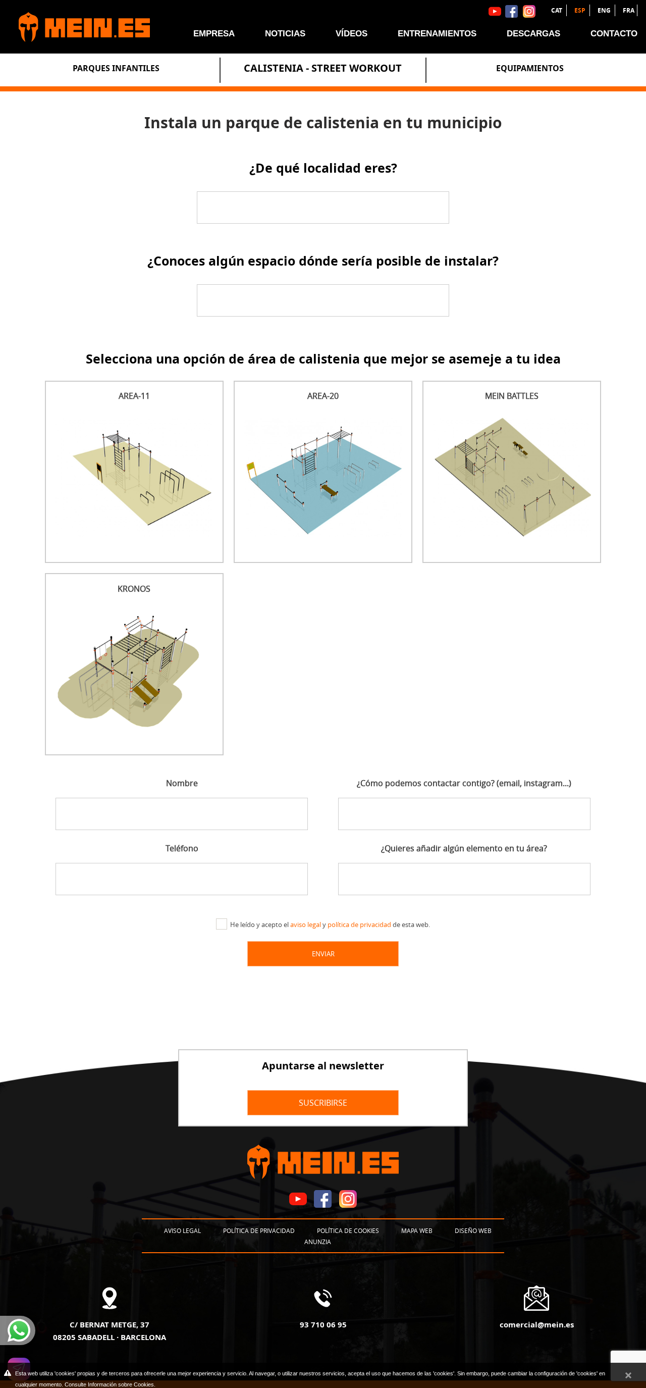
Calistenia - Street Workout (323, 68)
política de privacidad (359, 924)
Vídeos (351, 33)
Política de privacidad (259, 1230)
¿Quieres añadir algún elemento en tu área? (464, 848)
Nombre (182, 783)
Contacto (613, 33)
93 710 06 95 (323, 1324)
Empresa (214, 33)
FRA (628, 10)
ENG (605, 10)
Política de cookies (348, 1230)
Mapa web (417, 1230)
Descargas (533, 33)
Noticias (285, 33)
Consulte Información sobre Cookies (109, 1384)
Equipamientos (530, 68)
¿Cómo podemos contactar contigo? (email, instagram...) (464, 783)
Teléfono (182, 848)
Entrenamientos (437, 33)
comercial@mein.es (537, 1324)
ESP (580, 10)
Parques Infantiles (116, 68)
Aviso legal (182, 1230)
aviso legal (305, 924)
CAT (557, 10)
